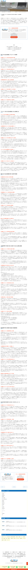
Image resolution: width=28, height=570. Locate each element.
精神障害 (3, 501)
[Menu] (27, 1)
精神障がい (9, 538)
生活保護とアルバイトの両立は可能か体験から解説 (14, 47)
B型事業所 (3, 513)
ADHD (2, 505)
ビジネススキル (17, 538)
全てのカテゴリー (4, 492)
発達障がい (21, 538)
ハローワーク (3, 510)
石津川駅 (14, 538)
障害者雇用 (3, 495)
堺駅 (6, 538)
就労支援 (4, 538)
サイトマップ (19, 557)
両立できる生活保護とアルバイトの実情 (12, 46)
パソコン (3, 509)
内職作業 (12, 538)
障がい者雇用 (3, 497)
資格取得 (3, 500)
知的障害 (3, 504)
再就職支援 (3, 508)
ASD (2, 514)
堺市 (2, 538)
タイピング (24, 538)
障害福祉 (3, 496)
